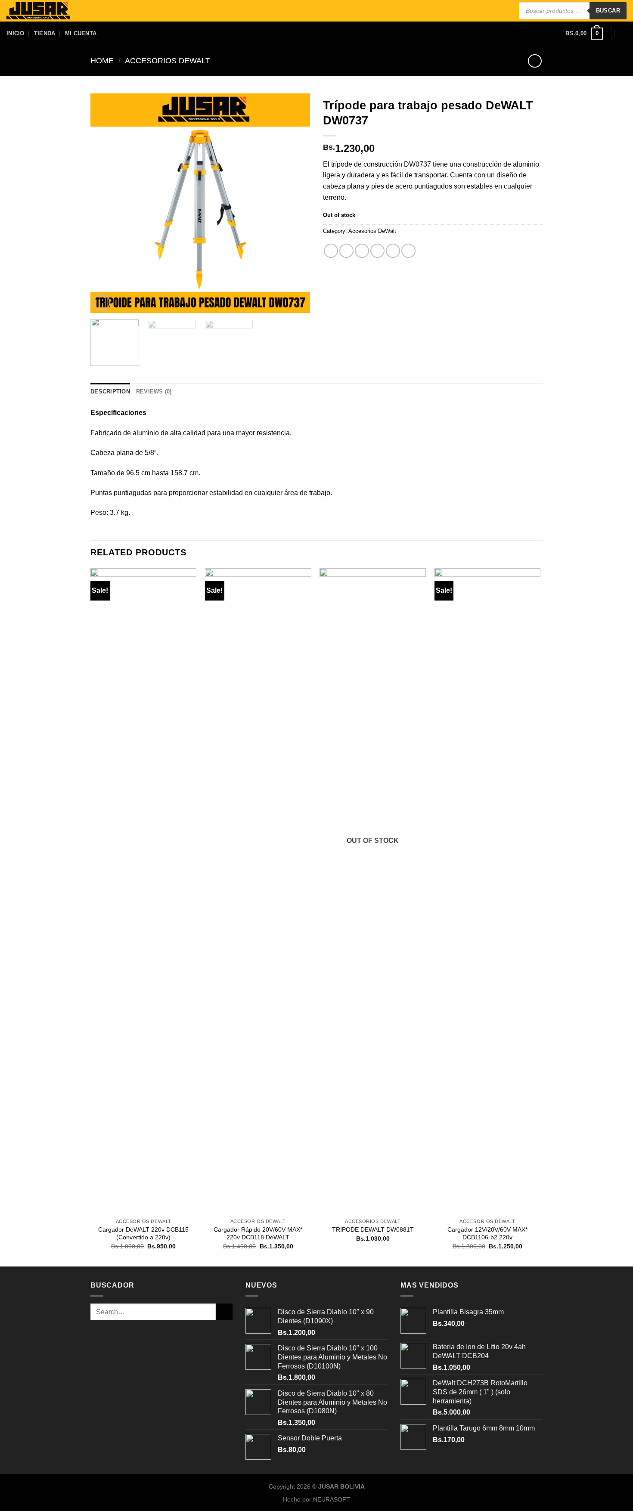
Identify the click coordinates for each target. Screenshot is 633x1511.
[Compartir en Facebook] (331, 251)
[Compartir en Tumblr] (393, 251)
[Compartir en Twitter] (346, 251)
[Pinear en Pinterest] (377, 251)
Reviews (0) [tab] (154, 391)
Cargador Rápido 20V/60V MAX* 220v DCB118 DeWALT (258, 1233)
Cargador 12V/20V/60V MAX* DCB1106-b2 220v (487, 1233)
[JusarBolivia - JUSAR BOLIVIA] (38, 11)
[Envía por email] (362, 251)
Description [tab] (110, 391)
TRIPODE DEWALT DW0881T (373, 1229)
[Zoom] (101, 302)
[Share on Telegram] (408, 251)
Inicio (15, 33)
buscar (608, 10)
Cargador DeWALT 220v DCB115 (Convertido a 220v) (143, 1233)
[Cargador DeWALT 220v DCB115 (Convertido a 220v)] (143, 891)
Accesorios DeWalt (167, 60)
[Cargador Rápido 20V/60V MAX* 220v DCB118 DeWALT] (258, 891)
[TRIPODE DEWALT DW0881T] (373, 891)
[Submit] (224, 1312)
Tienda (45, 33)
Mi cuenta (80, 33)
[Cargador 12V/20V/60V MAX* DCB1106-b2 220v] (487, 891)
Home (102, 60)
